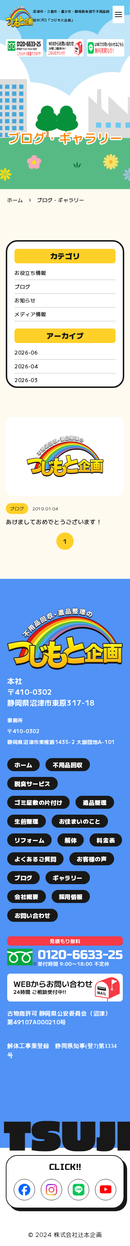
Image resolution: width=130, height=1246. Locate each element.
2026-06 (26, 352)
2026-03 (26, 380)
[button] (118, 14)
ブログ (22, 286)
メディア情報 (30, 314)
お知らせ (25, 300)
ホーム (15, 200)
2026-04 (26, 366)
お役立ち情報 (30, 272)
